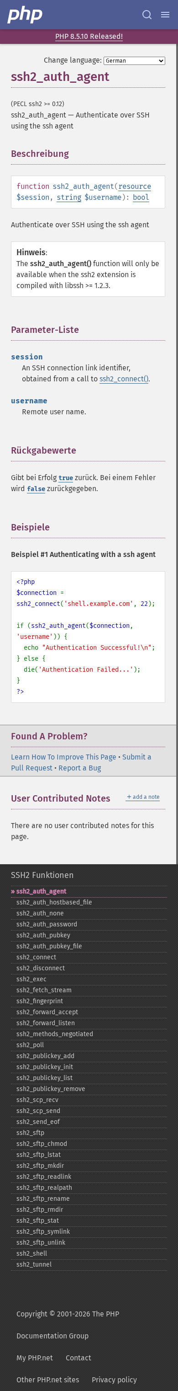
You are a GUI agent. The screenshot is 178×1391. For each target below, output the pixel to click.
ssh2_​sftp (30, 1133)
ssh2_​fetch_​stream (44, 990)
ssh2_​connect (36, 957)
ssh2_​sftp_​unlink (40, 1243)
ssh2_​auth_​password (46, 924)
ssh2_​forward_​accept (47, 1012)
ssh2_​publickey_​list (44, 1078)
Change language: (73, 60)
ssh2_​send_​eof (38, 1122)
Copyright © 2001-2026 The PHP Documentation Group (67, 1325)
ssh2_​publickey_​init (44, 1067)
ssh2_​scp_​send (38, 1111)
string (69, 197)
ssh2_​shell (31, 1253)
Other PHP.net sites (47, 1379)
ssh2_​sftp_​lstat (38, 1155)
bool (141, 197)
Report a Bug (79, 768)
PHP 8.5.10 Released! (89, 36)
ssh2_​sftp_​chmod (41, 1144)
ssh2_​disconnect (40, 968)
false (36, 489)
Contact (78, 1358)
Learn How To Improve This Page (63, 757)
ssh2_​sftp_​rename (43, 1199)
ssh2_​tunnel (34, 1264)
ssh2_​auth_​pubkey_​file (49, 946)
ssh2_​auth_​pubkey (43, 935)
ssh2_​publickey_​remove (50, 1089)
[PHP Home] (25, 14)
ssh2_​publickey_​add (45, 1056)
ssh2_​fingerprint (39, 1001)
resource (134, 186)
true (65, 478)
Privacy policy (114, 1379)
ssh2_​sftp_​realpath (44, 1188)
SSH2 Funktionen (42, 875)
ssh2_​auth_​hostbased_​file (54, 902)
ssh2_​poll (30, 1045)
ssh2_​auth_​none (40, 913)
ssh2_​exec (31, 979)
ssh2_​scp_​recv (37, 1100)
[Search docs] (147, 14)
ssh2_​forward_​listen (45, 1023)
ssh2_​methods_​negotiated (54, 1034)
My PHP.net (34, 1358)
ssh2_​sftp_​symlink (43, 1232)
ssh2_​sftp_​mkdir (40, 1166)
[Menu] (165, 14)
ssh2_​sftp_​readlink (43, 1177)
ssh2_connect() (123, 378)
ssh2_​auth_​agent (41, 891)
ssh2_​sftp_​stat (37, 1221)
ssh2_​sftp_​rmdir (39, 1210)
